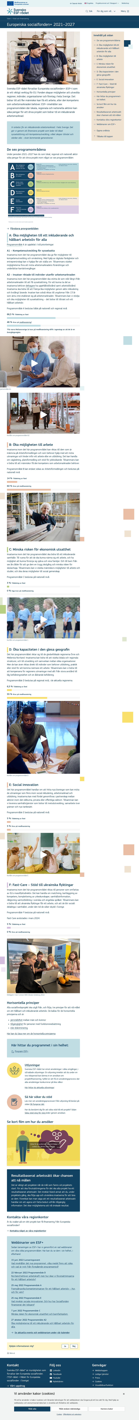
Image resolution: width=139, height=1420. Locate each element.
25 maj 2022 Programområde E (26, 1298)
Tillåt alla (32, 1409)
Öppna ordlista (103, 130)
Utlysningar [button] (32, 1065)
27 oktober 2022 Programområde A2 (28, 1320)
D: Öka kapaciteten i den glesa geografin (107, 73)
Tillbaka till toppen (105, 136)
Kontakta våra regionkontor (109, 119)
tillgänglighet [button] (16, 1024)
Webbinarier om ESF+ (106, 124)
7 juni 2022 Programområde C (25, 1311)
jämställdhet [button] (16, 1020)
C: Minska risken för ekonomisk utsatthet (106, 65)
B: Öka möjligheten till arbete (106, 58)
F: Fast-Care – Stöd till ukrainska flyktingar (106, 85)
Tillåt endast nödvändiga (69, 1409)
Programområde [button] (14, 244)
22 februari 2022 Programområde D (28, 1273)
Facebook (57, 1374)
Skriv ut (12, 1353)
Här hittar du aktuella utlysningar (39, 1087)
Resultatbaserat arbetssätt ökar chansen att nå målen (109, 113)
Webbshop (125, 3)
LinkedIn (56, 1370)
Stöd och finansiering (21, 19)
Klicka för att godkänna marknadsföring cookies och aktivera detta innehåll (43, 1145)
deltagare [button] (30, 285)
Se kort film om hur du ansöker (106, 106)
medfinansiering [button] (25, 322)
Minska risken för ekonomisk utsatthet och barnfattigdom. (39, 1314)
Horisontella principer (106, 92)
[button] (124, 1394)
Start (9, 19)
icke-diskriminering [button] (19, 1028)
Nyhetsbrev (58, 1381)
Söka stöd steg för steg (35, 1113)
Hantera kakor (107, 1409)
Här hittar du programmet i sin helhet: (109, 98)
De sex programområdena (108, 40)
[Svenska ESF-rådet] (18, 11)
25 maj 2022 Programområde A (26, 1285)
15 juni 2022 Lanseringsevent (25, 1260)
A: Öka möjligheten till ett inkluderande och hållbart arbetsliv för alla (108, 48)
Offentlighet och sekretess (72, 1414)
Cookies (59, 1414)
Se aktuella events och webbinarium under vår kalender (42, 1333)
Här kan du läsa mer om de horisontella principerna (31, 1033)
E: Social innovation (105, 79)
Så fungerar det (37, 1104)
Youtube (56, 1378)
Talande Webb (77, 3)
